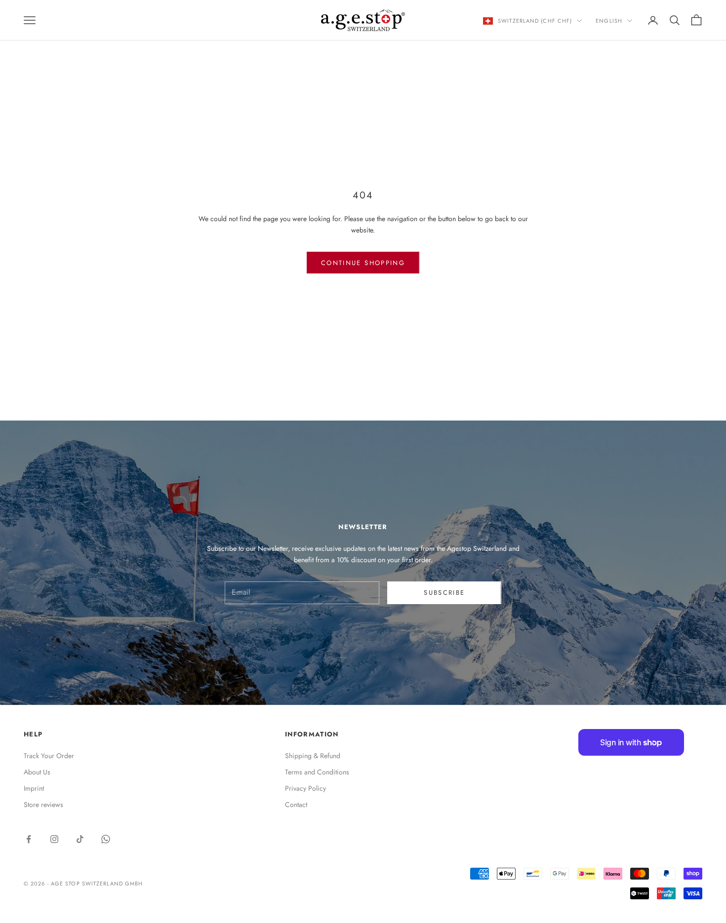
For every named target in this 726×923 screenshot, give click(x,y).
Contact (296, 804)
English (609, 21)
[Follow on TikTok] (80, 839)
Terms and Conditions (317, 772)
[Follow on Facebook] (29, 839)
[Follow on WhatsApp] (106, 839)
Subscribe (444, 592)
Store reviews (43, 804)
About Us (37, 772)
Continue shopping (363, 263)
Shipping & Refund (312, 756)
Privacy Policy (305, 788)
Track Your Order (49, 756)
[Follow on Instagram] (54, 839)
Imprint (34, 788)
